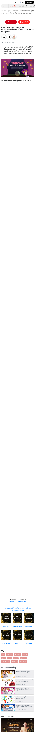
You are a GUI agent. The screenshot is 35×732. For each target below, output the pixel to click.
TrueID (4, 2)
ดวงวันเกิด (25, 654)
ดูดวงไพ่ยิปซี (15, 661)
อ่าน (5, 11)
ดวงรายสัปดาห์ (23, 6)
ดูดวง (9, 11)
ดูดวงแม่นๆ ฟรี (5, 661)
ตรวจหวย (12, 22)
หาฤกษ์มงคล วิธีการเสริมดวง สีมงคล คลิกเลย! (17, 608)
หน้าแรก (5, 6)
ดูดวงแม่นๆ (23, 658)
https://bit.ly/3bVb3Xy (17, 610)
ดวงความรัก (9, 654)
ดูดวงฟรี (9, 658)
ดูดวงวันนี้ (25, 22)
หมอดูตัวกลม (23, 661)
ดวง (3, 654)
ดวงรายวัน (13, 6)
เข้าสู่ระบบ (29, 2)
